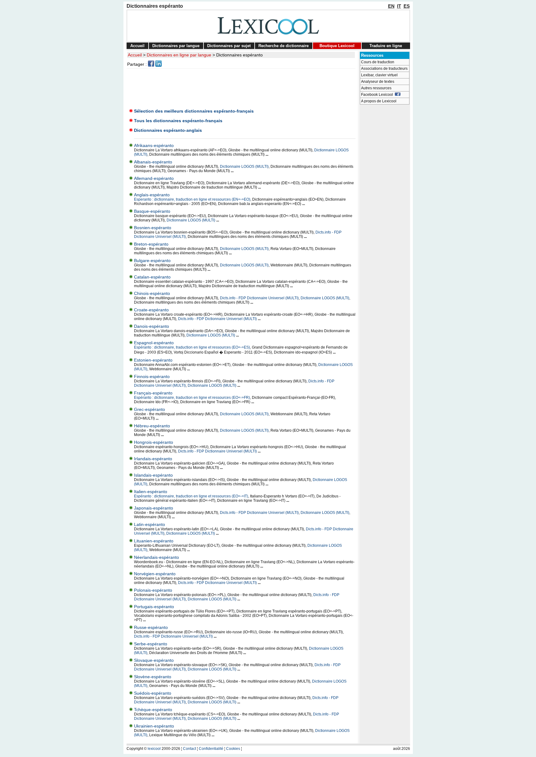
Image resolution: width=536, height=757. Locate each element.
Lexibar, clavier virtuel (379, 75)
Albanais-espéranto (153, 161)
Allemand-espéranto (154, 178)
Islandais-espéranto (153, 475)
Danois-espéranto (151, 326)
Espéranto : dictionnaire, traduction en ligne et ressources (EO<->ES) (192, 347)
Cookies (233, 748)
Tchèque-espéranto (153, 709)
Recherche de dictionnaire (283, 45)
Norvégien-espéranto (155, 573)
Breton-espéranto (151, 244)
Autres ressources (376, 88)
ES (407, 6)
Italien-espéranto (150, 491)
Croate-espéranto (151, 309)
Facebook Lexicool (378, 94)
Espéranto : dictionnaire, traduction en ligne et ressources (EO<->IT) (191, 496)
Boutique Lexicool (337, 45)
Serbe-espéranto (150, 643)
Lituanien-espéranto (153, 540)
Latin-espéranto (149, 524)
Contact (189, 748)
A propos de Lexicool (378, 101)
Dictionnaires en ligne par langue (179, 54)
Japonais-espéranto (153, 507)
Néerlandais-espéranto (156, 557)
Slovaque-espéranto (154, 660)
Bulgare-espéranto (152, 260)
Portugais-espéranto (154, 606)
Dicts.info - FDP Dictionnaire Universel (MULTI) (259, 298)
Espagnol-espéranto (154, 342)
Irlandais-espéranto (153, 458)
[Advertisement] (242, 86)
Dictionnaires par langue (175, 45)
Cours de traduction (377, 62)
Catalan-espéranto (152, 276)
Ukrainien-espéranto (154, 726)
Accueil (137, 45)
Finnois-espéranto (152, 376)
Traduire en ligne (385, 45)
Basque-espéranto (152, 211)
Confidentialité (211, 748)
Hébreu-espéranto (152, 425)
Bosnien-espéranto (152, 227)
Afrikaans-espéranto (154, 145)
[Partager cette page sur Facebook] (151, 65)
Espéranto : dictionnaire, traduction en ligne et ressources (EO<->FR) (192, 397)
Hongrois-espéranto (153, 442)
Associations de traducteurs (384, 68)
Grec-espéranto (149, 409)
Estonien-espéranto (153, 360)
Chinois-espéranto (152, 293)
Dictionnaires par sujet (229, 45)
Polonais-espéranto (153, 590)
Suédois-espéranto (152, 693)
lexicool (154, 748)
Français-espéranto (153, 392)
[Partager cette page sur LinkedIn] (158, 65)
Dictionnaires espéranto (239, 54)
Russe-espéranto (151, 627)
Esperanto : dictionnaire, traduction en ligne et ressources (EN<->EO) (192, 199)
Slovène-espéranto (152, 676)
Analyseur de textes (377, 81)
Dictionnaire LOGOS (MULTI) (244, 166)
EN (391, 6)
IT (399, 6)
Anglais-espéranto (152, 194)
